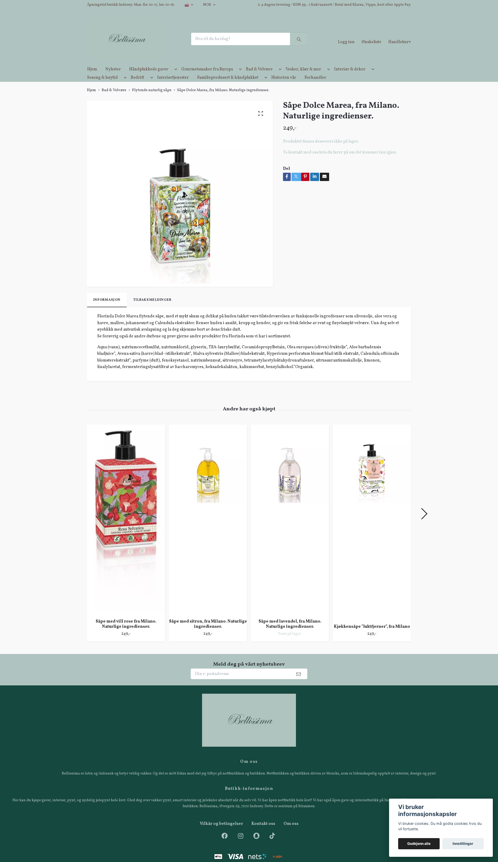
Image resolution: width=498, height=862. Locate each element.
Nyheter (113, 78)
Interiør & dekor (349, 78)
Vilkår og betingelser (221, 833)
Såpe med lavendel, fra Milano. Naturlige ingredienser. (290, 633)
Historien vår (283, 87)
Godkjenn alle (419, 843)
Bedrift (137, 87)
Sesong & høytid (102, 87)
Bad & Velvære (259, 78)
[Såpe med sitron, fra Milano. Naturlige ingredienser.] (208, 529)
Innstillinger (463, 843)
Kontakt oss (263, 833)
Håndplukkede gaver (148, 78)
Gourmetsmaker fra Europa (207, 78)
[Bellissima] (134, 43)
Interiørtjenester (173, 87)
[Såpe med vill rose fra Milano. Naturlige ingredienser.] (126, 529)
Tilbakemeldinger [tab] (152, 309)
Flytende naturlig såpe (151, 99)
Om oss (291, 833)
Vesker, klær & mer (303, 78)
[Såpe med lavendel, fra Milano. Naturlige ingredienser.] (290, 529)
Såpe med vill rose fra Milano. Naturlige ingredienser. (126, 633)
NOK (207, 4)
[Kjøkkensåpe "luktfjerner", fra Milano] (372, 531)
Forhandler (315, 87)
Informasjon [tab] (106, 309)
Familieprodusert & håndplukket (227, 87)
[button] (174, 79)
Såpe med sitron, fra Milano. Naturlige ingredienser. (208, 633)
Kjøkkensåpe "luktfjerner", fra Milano (372, 636)
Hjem (92, 78)
